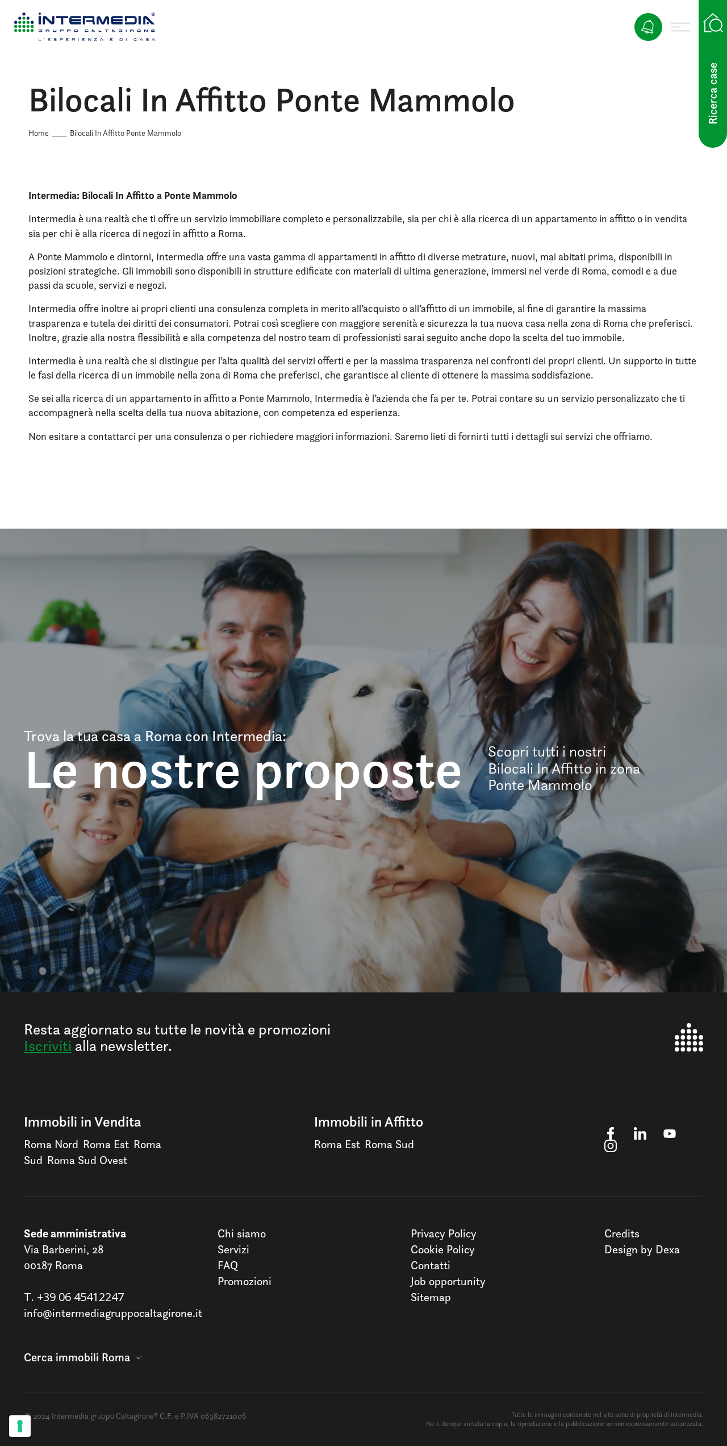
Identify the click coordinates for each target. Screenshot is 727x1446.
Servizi (233, 1249)
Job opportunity (448, 1281)
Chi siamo (242, 1233)
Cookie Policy (443, 1249)
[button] (82, 1357)
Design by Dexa (642, 1249)
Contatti (430, 1265)
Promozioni (244, 1281)
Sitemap (431, 1297)
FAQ (228, 1265)
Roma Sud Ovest (87, 1160)
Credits (622, 1233)
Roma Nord (51, 1144)
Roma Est (106, 1144)
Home (38, 133)
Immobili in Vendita (82, 1121)
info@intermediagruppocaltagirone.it (113, 1313)
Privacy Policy (444, 1233)
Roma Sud (389, 1144)
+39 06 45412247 (80, 1296)
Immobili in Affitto (368, 1121)
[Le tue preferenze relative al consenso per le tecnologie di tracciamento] (20, 1426)
